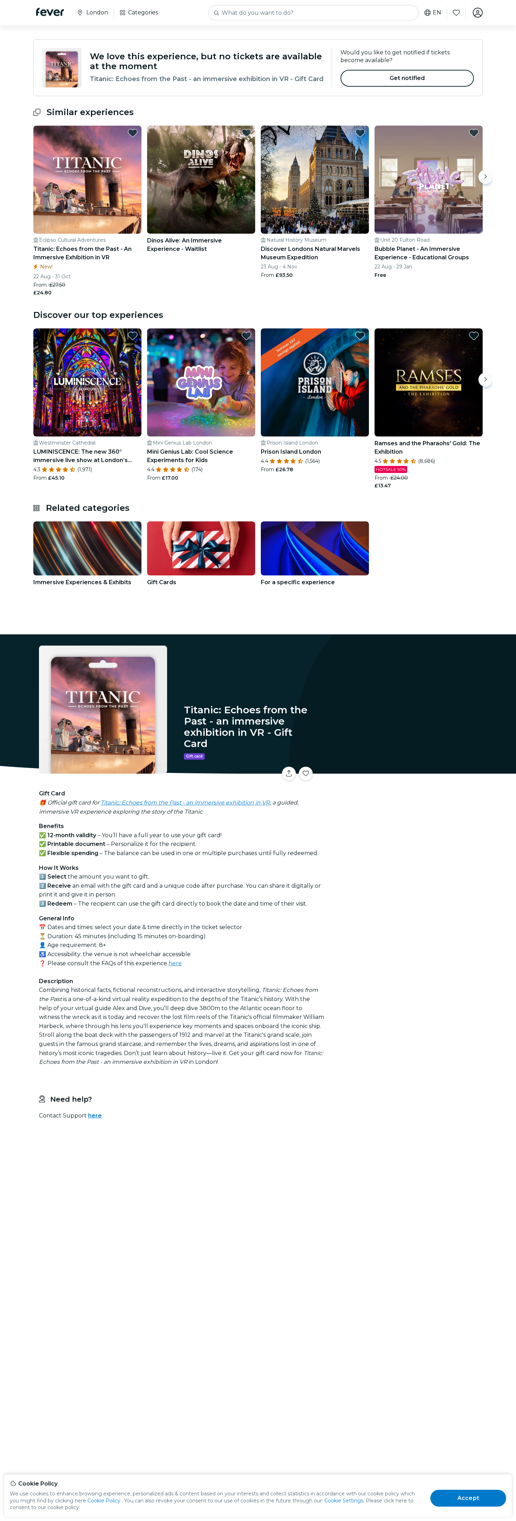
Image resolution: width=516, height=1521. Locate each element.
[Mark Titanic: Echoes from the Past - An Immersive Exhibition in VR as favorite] (132, 133)
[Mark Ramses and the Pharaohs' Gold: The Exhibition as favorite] (473, 335)
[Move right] (485, 177)
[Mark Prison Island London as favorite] (360, 335)
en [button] (437, 12)
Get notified (407, 78)
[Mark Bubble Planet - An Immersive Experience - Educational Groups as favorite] (473, 133)
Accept (468, 1498)
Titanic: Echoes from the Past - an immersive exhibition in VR (185, 802)
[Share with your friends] (289, 774)
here (175, 963)
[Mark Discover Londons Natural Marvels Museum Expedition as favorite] (360, 133)
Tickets (405, 769)
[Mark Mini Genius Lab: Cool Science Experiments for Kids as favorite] (246, 335)
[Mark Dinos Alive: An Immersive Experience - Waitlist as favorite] (246, 133)
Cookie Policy (103, 1500)
